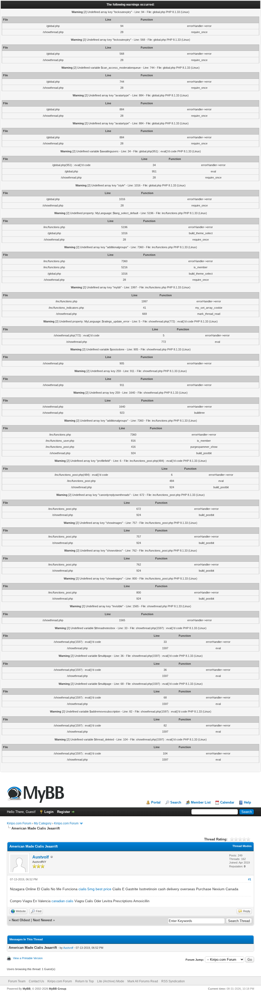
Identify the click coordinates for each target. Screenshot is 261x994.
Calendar (227, 802)
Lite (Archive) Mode (110, 981)
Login (49, 812)
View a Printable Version (28, 958)
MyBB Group (57, 988)
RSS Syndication (173, 981)
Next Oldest (21, 920)
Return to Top (84, 981)
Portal (156, 802)
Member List (201, 802)
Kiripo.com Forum (19, 823)
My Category (42, 823)
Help (247, 802)
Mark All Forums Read (142, 981)
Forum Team (16, 981)
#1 (249, 879)
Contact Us (36, 981)
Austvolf (40, 857)
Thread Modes (242, 846)
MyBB (27, 988)
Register (63, 812)
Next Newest (42, 920)
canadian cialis (62, 901)
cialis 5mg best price (95, 889)
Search (175, 802)
